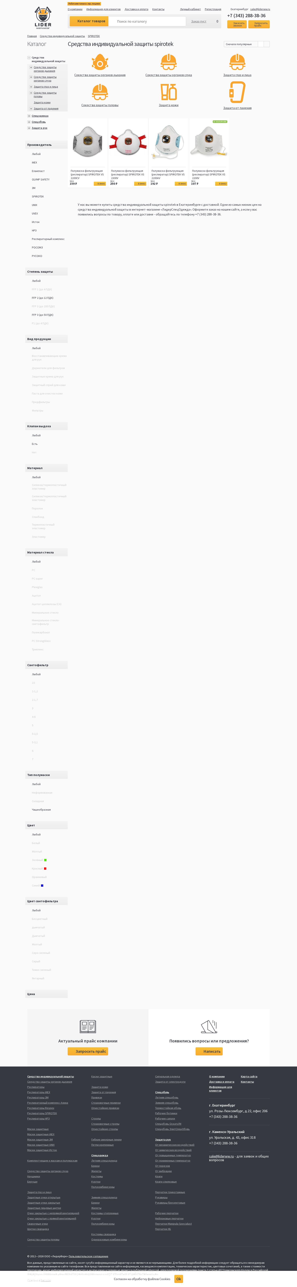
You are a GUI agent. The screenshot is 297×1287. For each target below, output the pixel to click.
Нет (34, 452)
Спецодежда (40, 116)
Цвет (31, 825)
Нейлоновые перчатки (169, 1218)
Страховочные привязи (106, 1103)
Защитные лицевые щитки (44, 1208)
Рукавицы (161, 1197)
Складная (38, 801)
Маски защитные (38, 1129)
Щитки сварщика (38, 1229)
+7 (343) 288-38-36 (246, 15)
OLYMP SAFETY (41, 179)
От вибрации (163, 1171)
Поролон (37, 508)
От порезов (162, 1166)
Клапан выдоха (39, 426)
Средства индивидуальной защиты (62, 36)
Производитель (39, 145)
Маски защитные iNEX (40, 1134)
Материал (34, 468)
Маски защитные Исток (42, 1150)
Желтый (37, 944)
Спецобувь (39, 122)
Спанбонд (38, 517)
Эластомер (39, 537)
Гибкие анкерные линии (106, 1139)
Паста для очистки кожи (47, 393)
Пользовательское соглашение (88, 1256)
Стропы (96, 1118)
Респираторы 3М (37, 1097)
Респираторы (35, 1087)
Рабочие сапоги (165, 1118)
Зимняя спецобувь (166, 1103)
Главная (32, 36)
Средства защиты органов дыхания (45, 69)
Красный (37, 868)
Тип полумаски (38, 775)
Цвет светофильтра (42, 901)
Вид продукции (39, 339)
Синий (36, 885)
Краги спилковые (166, 1181)
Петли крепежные (102, 1145)
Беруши (32, 1181)
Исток (36, 222)
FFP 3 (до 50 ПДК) (42, 315)
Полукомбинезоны (103, 1187)
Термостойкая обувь (168, 1108)
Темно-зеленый (41, 970)
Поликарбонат (41, 632)
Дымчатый (38, 936)
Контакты (158, 9)
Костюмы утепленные (105, 1213)
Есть (35, 444)
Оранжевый (39, 877)
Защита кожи (42, 102)
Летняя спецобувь (166, 1097)
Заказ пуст (198, 21)
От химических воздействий (173, 1150)
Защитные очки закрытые (43, 1202)
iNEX (34, 162)
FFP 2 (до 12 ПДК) (42, 298)
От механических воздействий (174, 1145)
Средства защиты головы (43, 1239)
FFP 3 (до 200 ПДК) (43, 306)
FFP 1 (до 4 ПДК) (42, 289)
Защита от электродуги (170, 1081)
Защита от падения (46, 108)
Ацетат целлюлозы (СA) (46, 604)
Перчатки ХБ (163, 1229)
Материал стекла (40, 552)
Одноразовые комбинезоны (109, 1239)
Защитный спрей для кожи (49, 385)
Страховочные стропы (105, 1124)
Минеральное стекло (45, 612)
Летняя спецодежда (104, 1160)
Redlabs (46, 1280)
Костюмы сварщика (103, 1234)
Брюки (95, 1166)
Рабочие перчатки (166, 1213)
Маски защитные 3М (40, 1139)
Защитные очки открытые (43, 1197)
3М (33, 188)
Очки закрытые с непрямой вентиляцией (53, 1213)
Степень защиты (40, 271)
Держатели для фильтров (48, 368)
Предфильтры (41, 402)
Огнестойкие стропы (104, 1129)
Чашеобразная (41, 809)
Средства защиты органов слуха (45, 78)
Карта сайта (249, 1076)
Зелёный (37, 860)
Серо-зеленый (41, 953)
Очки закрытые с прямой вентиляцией (51, 1218)
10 (33, 683)
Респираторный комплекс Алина (47, 1103)
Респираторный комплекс (48, 239)
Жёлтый (37, 851)
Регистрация (213, 9)
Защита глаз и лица (46, 86)
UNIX (34, 205)
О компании (75, 9)
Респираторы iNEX (38, 1092)
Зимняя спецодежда (104, 1197)
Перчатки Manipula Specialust (173, 1224)
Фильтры (37, 410)
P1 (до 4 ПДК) (40, 323)
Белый (36, 843)
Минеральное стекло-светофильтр (45, 622)
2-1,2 (35, 691)
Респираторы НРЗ (38, 1118)
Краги (158, 1176)
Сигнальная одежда (167, 1076)
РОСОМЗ (37, 247)
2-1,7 (35, 700)
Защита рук (39, 128)
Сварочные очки (37, 1224)
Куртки (95, 1181)
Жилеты (96, 1171)
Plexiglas (37, 587)
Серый (36, 961)
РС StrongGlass (41, 641)
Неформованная (42, 792)
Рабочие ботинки (166, 1113)
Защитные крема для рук (48, 376)
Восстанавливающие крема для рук (49, 357)
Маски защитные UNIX (41, 1145)
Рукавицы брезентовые (170, 1202)
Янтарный (38, 978)
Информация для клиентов (103, 9)
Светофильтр (37, 665)
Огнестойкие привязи (105, 1108)
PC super (37, 578)
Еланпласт (38, 171)
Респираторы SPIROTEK (42, 1113)
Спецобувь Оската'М (168, 1124)
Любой (36, 154)
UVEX (35, 213)
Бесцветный (39, 919)
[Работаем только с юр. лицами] (51, 18)
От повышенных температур (173, 1155)
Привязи (96, 1097)
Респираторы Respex (40, 1108)
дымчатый (38, 927)
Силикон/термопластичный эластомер (49, 486)
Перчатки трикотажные (170, 1192)
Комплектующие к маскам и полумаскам (52, 1160)
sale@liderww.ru (260, 9)
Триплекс (38, 649)
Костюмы (97, 1176)
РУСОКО (37, 256)
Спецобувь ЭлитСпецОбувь (172, 1129)
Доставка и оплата (136, 9)
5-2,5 (35, 734)
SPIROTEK (94, 36)
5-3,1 (35, 742)
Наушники (33, 1176)
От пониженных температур (172, 1160)
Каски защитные (101, 1076)
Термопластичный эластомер (43, 526)
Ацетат (36, 595)
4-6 (34, 717)
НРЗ (34, 230)
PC (33, 570)
